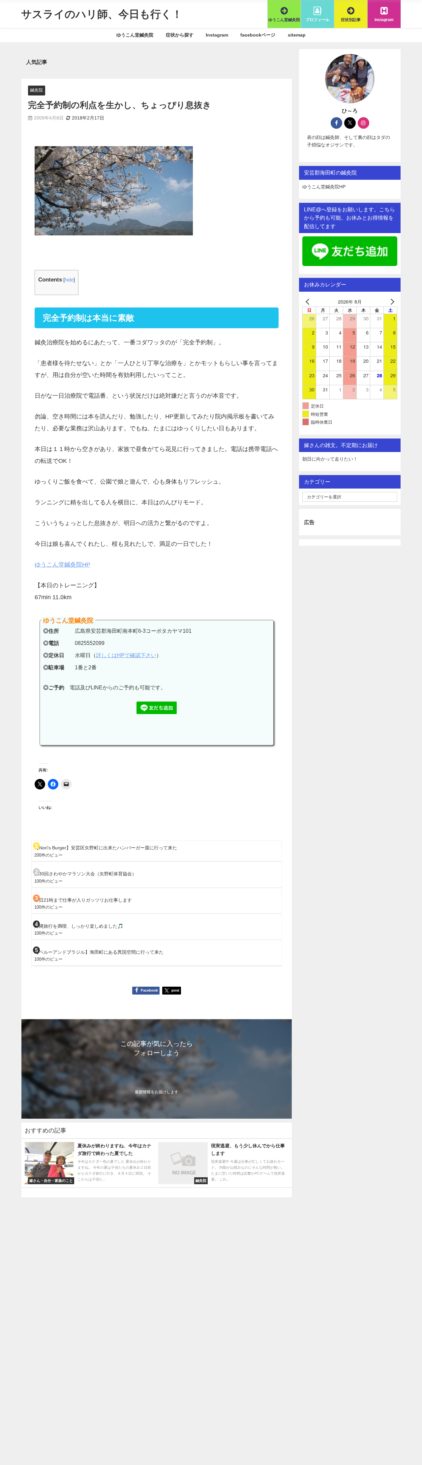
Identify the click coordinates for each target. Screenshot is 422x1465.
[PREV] (308, 301)
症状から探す (180, 35)
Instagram (217, 35)
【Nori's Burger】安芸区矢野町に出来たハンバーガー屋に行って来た (105, 847)
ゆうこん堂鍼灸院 (134, 35)
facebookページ (257, 35)
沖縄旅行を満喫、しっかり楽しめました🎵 (78, 926)
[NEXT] (391, 301)
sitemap (297, 35)
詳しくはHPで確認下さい (126, 655)
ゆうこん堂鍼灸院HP (62, 565)
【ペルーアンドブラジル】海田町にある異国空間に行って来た (99, 952)
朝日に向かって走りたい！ (330, 459)
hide (69, 279)
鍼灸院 (36, 90)
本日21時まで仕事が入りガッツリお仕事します (83, 900)
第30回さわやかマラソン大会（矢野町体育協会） (85, 873)
